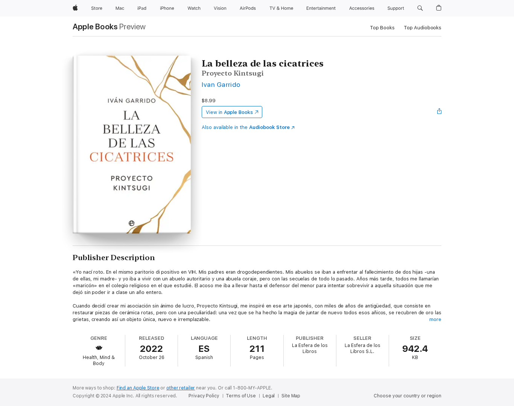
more (435, 319)
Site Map (290, 395)
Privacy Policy (204, 395)
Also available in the (246, 127)
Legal (269, 395)
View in (229, 112)
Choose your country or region (407, 395)
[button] (420, 8)
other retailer (180, 388)
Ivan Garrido (221, 84)
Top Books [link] (382, 27)
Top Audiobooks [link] (422, 27)
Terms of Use (241, 395)
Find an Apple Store (138, 388)
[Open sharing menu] (439, 112)
